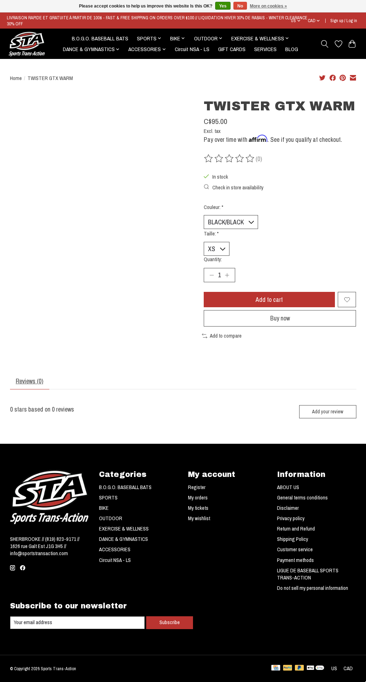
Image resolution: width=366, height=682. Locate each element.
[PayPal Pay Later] (299, 668)
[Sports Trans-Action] (27, 43)
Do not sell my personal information (312, 588)
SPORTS (108, 497)
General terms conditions (302, 497)
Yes (223, 6)
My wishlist (199, 518)
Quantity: (213, 259)
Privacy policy (291, 518)
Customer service (295, 549)
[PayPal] (287, 668)
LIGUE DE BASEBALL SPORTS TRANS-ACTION (307, 574)
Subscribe (169, 622)
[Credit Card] (275, 668)
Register (197, 487)
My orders (198, 497)
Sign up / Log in (343, 21)
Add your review (327, 411)
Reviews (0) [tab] (29, 381)
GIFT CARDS (232, 49)
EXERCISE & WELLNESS (124, 528)
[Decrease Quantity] (212, 275)
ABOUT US (288, 487)
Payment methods (295, 560)
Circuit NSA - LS (192, 49)
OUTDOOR (110, 518)
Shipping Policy (292, 539)
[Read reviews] (230, 158)
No (240, 6)
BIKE (104, 508)
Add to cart (269, 299)
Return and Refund (296, 528)
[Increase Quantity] (227, 275)
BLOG (291, 49)
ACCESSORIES (114, 549)
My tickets (198, 508)
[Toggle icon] (324, 44)
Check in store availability (237, 187)
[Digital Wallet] (315, 668)
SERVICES (265, 49)
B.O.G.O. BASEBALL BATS (100, 38)
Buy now (280, 318)
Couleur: (213, 207)
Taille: (211, 233)
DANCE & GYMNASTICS (123, 539)
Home (16, 78)
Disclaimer (288, 508)
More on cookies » (268, 6)
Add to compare (226, 335)
